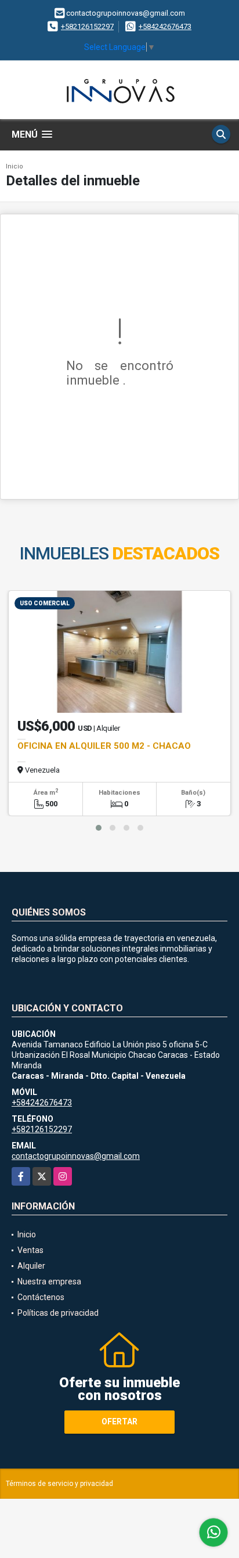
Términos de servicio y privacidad (59, 1484)
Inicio (14, 166)
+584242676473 (165, 26)
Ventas (30, 1250)
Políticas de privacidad (58, 1313)
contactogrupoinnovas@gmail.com (76, 1156)
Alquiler (31, 1265)
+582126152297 (87, 26)
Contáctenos (40, 1297)
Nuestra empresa (49, 1281)
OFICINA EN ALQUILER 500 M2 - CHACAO (104, 746)
